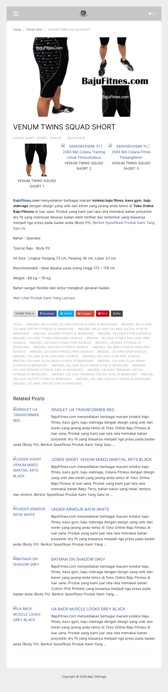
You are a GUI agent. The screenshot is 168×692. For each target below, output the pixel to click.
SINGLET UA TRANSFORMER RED (82, 409)
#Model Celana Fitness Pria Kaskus (61, 351)
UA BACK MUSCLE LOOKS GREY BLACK (88, 609)
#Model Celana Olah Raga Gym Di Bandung (90, 365)
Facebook (48, 313)
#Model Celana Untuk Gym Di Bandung (47, 383)
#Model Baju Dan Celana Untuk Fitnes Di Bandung (72, 324)
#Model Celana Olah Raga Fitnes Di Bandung (53, 360)
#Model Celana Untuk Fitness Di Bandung (113, 379)
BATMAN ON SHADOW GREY (78, 559)
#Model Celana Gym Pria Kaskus (111, 356)
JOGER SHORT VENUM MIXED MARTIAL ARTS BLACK (101, 459)
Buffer (117, 313)
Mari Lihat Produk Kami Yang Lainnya (44, 298)
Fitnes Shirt (24, 138)
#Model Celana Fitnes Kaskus (124, 333)
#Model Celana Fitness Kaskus (60, 347)
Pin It (103, 313)
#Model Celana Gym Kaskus (122, 351)
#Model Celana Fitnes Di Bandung (63, 333)
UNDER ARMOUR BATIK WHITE (80, 509)
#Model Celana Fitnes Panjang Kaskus (47, 338)
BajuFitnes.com (26, 200)
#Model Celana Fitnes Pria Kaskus (60, 342)
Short (42, 138)
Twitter (67, 313)
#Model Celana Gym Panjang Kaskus (46, 356)
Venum (55, 138)
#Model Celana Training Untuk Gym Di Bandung (94, 374)
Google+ (86, 313)
